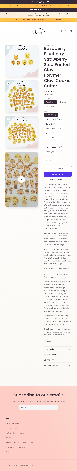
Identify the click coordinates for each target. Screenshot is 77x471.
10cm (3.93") (51, 152)
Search (8, 438)
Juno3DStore (15, 465)
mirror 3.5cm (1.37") (54, 147)
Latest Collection (12, 423)
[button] (6, 31)
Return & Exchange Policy (15, 447)
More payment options (58, 179)
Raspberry (50, 102)
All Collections (11, 428)
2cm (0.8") (50, 124)
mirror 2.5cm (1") (53, 138)
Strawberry (50, 107)
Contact (8, 452)
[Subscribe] (55, 407)
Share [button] (48, 341)
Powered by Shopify (27, 465)
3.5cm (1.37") (51, 142)
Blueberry (64, 102)
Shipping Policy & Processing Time (19, 442)
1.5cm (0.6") (51, 115)
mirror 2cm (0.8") (53, 129)
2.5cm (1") (50, 133)
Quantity (47, 156)
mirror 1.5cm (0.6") (54, 119)
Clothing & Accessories (14, 433)
